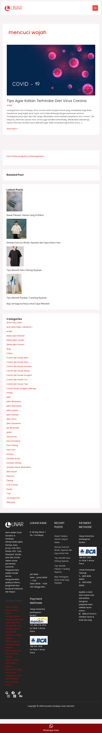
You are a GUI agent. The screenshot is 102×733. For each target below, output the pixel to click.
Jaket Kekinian (13, 414)
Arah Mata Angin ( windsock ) (19, 327)
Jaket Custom (12, 410)
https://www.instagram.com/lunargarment (25, 156)
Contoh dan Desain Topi (17, 384)
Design (10, 392)
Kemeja (10, 454)
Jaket (9, 397)
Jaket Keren (12, 419)
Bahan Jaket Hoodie (15, 340)
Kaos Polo (11, 449)
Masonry (10, 476)
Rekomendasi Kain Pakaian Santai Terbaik (13, 653)
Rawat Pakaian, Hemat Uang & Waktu (25, 215)
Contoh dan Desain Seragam (19, 375)
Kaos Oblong (12, 445)
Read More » (12, 128)
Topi (9, 493)
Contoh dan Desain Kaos (17, 362)
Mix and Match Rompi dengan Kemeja (11, 681)
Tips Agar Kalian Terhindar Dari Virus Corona (46, 100)
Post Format (12, 484)
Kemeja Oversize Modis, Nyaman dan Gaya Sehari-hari (33, 242)
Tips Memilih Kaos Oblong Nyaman (24, 270)
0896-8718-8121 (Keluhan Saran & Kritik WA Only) (88, 616)
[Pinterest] (14, 696)
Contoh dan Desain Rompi (18, 370)
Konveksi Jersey (13, 458)
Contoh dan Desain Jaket (17, 357)
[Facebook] (13, 692)
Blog (9, 348)
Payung (10, 480)
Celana (9, 353)
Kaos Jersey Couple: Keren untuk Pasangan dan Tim (14, 672)
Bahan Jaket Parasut (15, 344)
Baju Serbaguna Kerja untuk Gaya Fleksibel (28, 303)
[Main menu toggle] (95, 8)
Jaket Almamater (14, 401)
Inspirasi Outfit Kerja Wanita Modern (11, 662)
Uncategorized (13, 497)
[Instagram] (8, 696)
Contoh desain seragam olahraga (21, 388)
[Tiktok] (19, 692)
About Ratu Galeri (14, 322)
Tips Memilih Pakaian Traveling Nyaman (27, 297)
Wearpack (11, 502)
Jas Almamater (13, 427)
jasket (9, 432)
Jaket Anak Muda (14, 405)
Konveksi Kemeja (14, 462)
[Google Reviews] (6, 692)
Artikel (9, 105)
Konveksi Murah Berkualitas (19, 467)
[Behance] (20, 696)
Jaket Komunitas (14, 423)
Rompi (9, 489)
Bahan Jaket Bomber (16, 335)
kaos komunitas (13, 441)
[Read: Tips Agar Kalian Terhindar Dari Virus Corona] (51, 69)
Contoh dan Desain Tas (17, 379)
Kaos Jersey (12, 436)
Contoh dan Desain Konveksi (19, 366)
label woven (12, 471)
